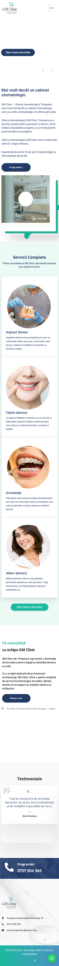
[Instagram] (34, 961)
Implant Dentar (17, 332)
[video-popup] (25, 199)
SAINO (39, 950)
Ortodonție (13, 493)
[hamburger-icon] (51, 8)
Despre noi (15, 698)
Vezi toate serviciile (18, 52)
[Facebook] (25, 961)
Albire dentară (16, 573)
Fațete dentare (16, 413)
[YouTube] (29, 961)
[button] (52, 958)
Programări (15, 167)
